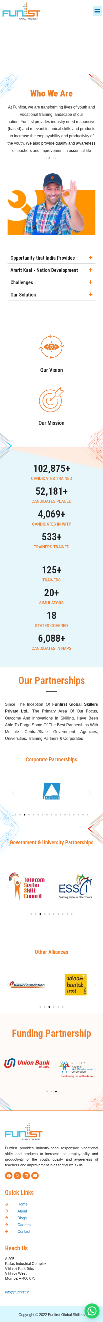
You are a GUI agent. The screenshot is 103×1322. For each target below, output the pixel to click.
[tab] (52, 258)
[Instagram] (17, 1175)
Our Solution (23, 295)
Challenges (21, 282)
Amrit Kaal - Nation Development (44, 270)
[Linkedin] (26, 1175)
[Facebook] (8, 1175)
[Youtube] (35, 1175)
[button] (97, 11)
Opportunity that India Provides (42, 258)
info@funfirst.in (17, 1292)
